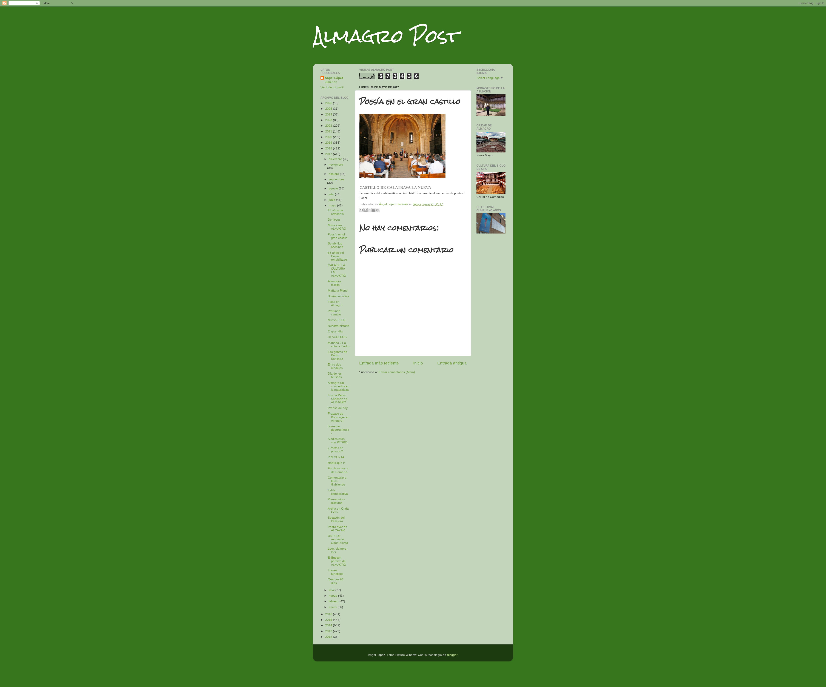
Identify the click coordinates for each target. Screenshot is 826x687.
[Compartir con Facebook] (373, 210)
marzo (333, 595)
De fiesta (334, 219)
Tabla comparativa (338, 492)
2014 (329, 625)
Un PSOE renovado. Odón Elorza (338, 539)
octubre (334, 173)
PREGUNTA (336, 457)
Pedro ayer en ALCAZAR (337, 528)
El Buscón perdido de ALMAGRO (337, 561)
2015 (329, 619)
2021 (329, 131)
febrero (334, 601)
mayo (333, 205)
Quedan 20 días (335, 581)
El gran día (335, 331)
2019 (329, 142)
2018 (329, 148)
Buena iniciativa (338, 296)
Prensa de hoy (338, 408)
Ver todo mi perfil (332, 87)
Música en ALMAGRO (337, 227)
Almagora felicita (334, 283)
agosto (334, 188)
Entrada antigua (452, 363)
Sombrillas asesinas (335, 245)
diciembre (336, 159)
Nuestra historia (338, 325)
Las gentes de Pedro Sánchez (337, 355)
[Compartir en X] (369, 210)
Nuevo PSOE (337, 320)
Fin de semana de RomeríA (338, 470)
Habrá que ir (336, 462)
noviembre (336, 164)
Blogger (452, 654)
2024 (329, 114)
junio (332, 199)
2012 (329, 636)
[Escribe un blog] (365, 210)
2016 (329, 614)
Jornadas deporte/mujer (338, 430)
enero (333, 607)
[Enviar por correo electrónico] (361, 210)
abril (332, 590)
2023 (329, 120)
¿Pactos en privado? (335, 449)
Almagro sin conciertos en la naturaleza (338, 386)
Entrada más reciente (379, 363)
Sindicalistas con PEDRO (337, 440)
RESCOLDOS (337, 337)
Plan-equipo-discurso (336, 501)
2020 (329, 137)
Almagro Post (386, 36)
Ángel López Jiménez (334, 80)
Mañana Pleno (338, 290)
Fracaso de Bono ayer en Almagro (338, 417)
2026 (329, 103)
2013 (329, 631)
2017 (329, 154)
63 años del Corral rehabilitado (337, 256)
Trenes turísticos (335, 572)
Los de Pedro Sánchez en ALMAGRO (337, 399)
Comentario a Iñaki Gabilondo (337, 481)
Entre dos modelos (335, 366)
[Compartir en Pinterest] (378, 210)
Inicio (418, 363)
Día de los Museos (335, 375)
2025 (329, 108)
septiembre (336, 179)
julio (332, 194)
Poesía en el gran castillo (337, 236)
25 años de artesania (336, 212)
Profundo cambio (334, 312)
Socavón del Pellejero (336, 519)
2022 (329, 125)
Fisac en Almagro (335, 303)
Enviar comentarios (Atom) (397, 372)
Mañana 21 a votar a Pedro (339, 344)
